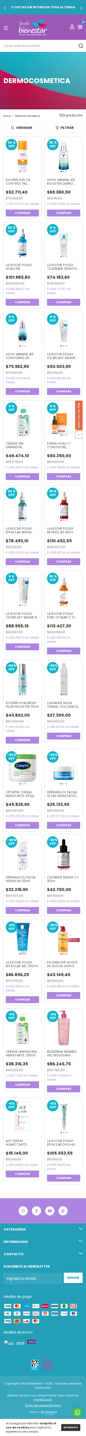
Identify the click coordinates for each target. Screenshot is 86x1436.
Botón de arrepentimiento (43, 1405)
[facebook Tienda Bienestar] (36, 1210)
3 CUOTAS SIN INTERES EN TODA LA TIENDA (43, 7)
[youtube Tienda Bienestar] (49, 1210)
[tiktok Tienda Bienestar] (63, 1210)
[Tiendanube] (43, 1413)
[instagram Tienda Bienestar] (23, 1210)
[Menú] (6, 27)
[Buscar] (80, 46)
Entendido (71, 1427)
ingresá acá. (43, 1399)
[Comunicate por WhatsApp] (77, 1412)
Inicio (7, 116)
